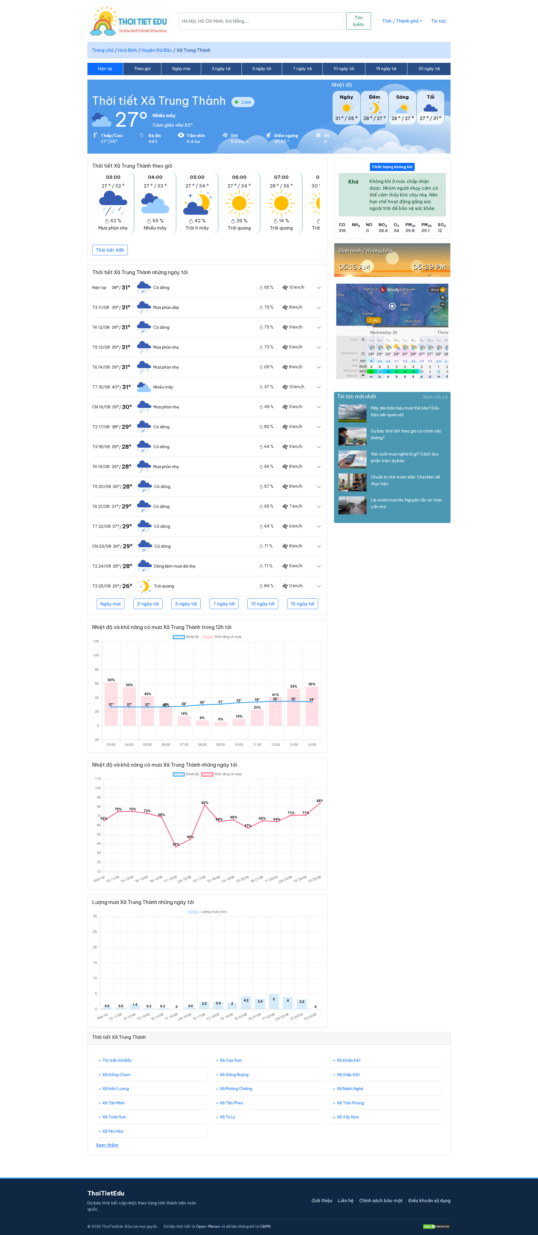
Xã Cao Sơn (230, 1060)
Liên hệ (346, 1200)
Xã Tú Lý (227, 1117)
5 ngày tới (261, 68)
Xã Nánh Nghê (349, 1088)
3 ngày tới (221, 68)
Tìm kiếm (358, 21)
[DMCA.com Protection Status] (437, 1226)
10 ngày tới (343, 68)
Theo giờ (142, 68)
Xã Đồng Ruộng (234, 1074)
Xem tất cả (435, 397)
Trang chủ (102, 50)
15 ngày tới (386, 68)
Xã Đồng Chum (116, 1074)
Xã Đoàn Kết (348, 1060)
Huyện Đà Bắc (157, 50)
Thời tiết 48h (110, 250)
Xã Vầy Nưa (347, 1117)
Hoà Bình (127, 50)
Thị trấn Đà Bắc (116, 1060)
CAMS (265, 1226)
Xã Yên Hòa (112, 1131)
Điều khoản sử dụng (429, 1200)
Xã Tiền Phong (350, 1103)
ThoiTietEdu (105, 1193)
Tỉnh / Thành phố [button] (400, 21)
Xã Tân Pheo (231, 1103)
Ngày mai (181, 68)
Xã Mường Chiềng (235, 1088)
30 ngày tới (429, 68)
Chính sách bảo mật (381, 1200)
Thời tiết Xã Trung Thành (159, 101)
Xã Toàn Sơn (113, 1117)
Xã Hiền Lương (115, 1088)
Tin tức (438, 21)
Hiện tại (105, 68)
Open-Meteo (208, 1226)
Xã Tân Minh (113, 1103)
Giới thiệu (322, 1200)
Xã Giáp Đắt (348, 1074)
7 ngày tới (302, 68)
